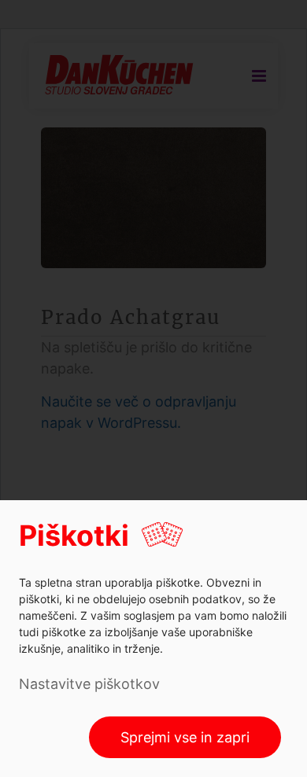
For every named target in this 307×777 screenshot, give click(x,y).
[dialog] (153, 638)
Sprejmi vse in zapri (185, 737)
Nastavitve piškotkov (89, 684)
